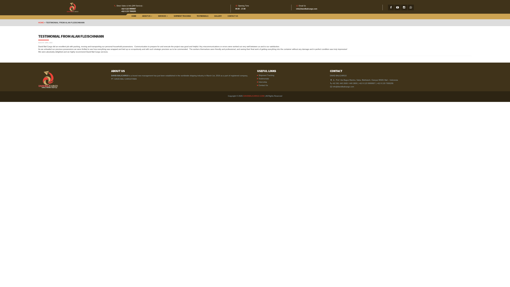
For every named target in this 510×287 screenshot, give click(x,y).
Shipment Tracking (182, 16)
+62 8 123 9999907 (367, 83)
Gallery (218, 16)
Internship (263, 82)
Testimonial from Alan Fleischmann (71, 36)
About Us (146, 16)
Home (133, 16)
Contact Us (233, 16)
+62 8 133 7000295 (385, 83)
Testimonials (202, 16)
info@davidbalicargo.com (343, 87)
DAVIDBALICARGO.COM (253, 96)
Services (162, 16)
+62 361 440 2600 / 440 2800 (344, 83)
